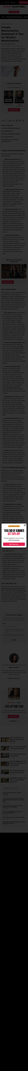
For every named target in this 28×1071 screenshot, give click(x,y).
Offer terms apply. (14, 540)
